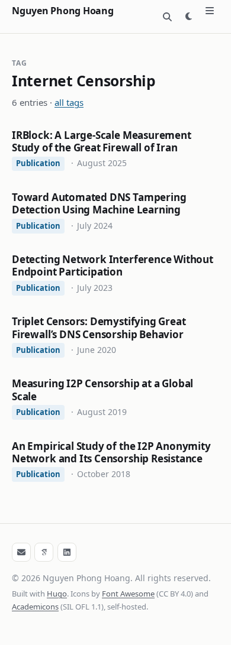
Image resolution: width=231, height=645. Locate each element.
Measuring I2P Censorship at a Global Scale (102, 390)
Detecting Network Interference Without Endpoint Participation (112, 265)
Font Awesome (128, 593)
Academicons (35, 606)
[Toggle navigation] (209, 10)
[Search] (167, 16)
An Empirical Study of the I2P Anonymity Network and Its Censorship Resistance (111, 452)
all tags (69, 102)
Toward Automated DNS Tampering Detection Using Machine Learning (99, 203)
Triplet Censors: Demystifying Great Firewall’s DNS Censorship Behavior (98, 328)
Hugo (57, 593)
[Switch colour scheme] (188, 16)
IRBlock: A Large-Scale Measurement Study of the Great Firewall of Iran (101, 141)
